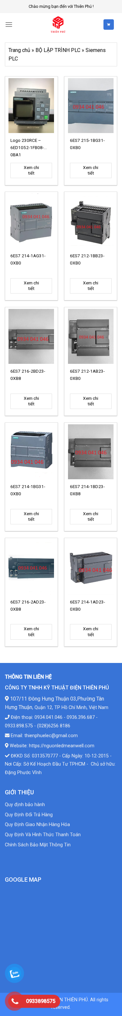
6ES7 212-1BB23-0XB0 (87, 259)
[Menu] (9, 24)
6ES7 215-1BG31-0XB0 (87, 144)
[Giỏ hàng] (110, 24)
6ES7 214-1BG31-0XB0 (27, 490)
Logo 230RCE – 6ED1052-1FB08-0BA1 (27, 147)
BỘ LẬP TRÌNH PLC (57, 50)
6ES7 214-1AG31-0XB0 (28, 259)
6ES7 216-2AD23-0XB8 (28, 605)
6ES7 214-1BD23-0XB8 (87, 490)
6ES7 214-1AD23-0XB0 (87, 605)
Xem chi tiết (31, 170)
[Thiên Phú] (58, 24)
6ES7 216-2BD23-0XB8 (27, 374)
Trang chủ (19, 50)
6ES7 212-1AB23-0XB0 (87, 374)
